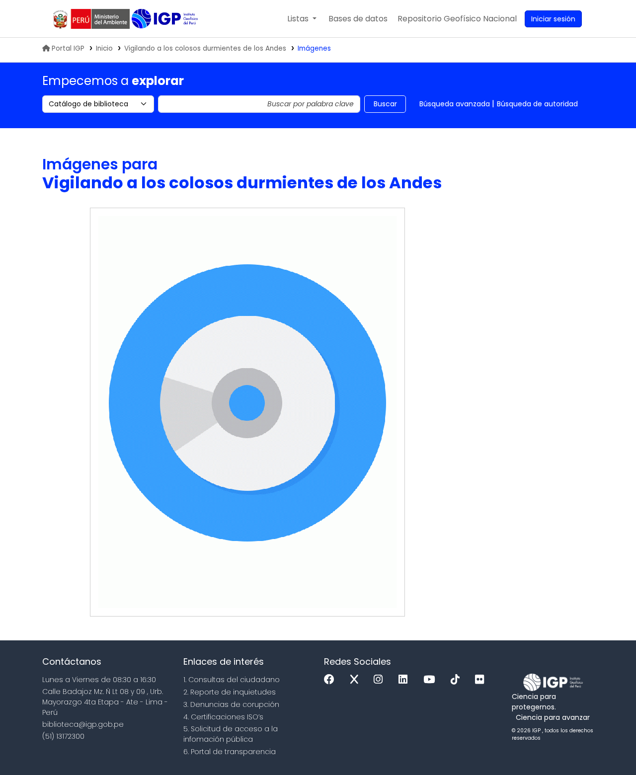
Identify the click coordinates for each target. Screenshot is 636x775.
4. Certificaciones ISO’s (223, 717)
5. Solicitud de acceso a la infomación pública (230, 734)
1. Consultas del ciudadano (231, 680)
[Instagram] (381, 680)
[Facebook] (331, 680)
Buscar (385, 104)
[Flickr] (482, 680)
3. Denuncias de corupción (231, 704)
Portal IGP (68, 48)
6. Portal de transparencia (229, 752)
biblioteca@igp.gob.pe (83, 724)
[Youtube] (431, 680)
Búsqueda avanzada (454, 104)
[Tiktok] (458, 680)
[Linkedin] (405, 680)
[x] (356, 680)
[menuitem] (457, 18)
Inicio (104, 48)
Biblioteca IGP (166, 19)
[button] (301, 18)
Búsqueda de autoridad (537, 104)
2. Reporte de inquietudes (229, 692)
